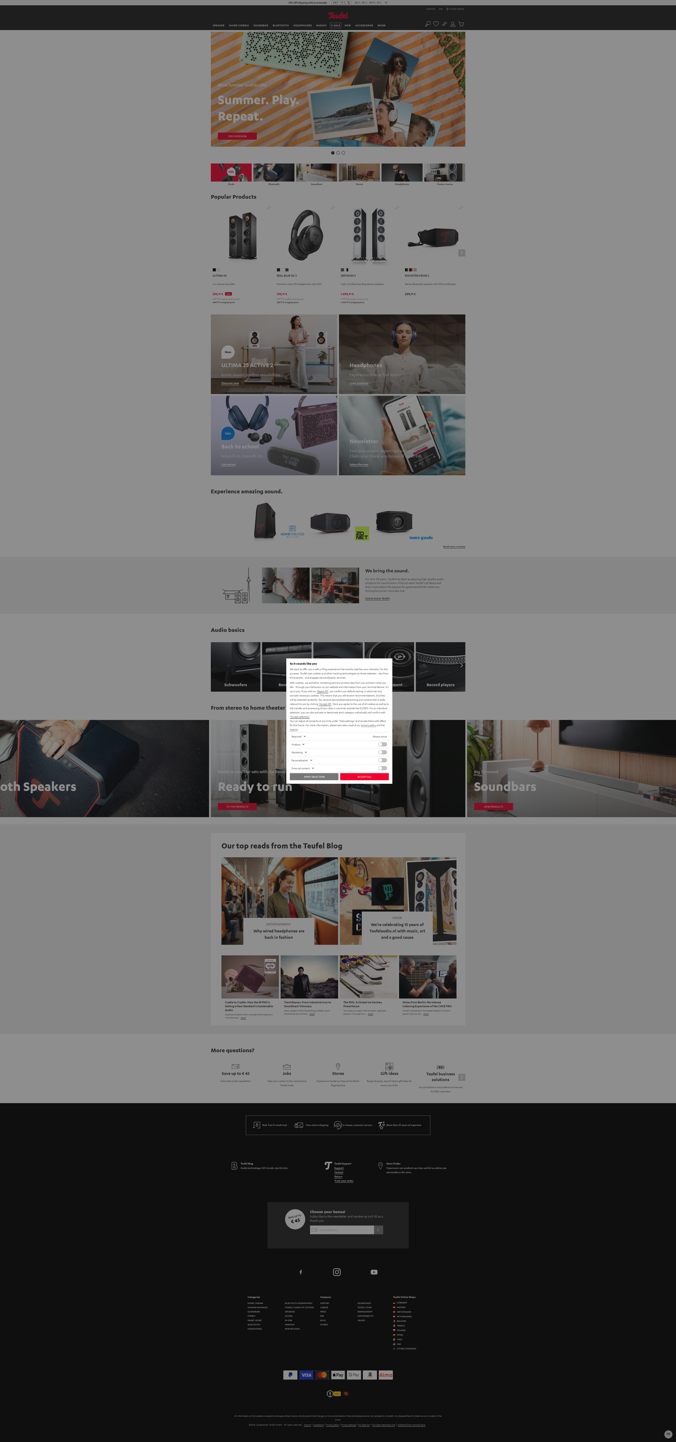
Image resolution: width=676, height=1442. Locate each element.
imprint (294, 729)
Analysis (296, 744)
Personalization (300, 760)
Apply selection (314, 776)
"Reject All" (322, 691)
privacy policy (368, 725)
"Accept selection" (300, 716)
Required (297, 736)
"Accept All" (325, 703)
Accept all (364, 776)
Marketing (297, 752)
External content (301, 768)
